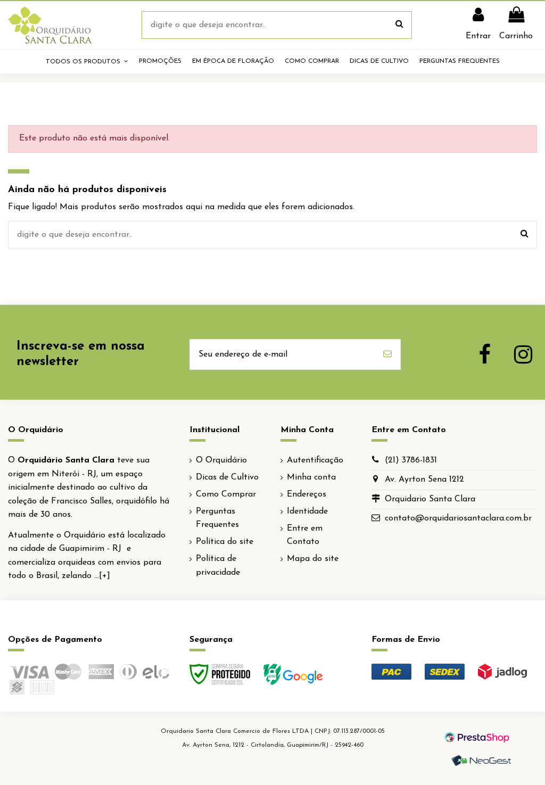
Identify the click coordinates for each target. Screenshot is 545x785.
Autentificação (315, 460)
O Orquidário (221, 460)
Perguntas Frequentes (217, 518)
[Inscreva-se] (387, 354)
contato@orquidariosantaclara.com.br (458, 518)
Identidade (307, 511)
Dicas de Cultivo (227, 477)
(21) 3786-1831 (411, 460)
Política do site (224, 542)
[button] (87, 61)
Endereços (306, 494)
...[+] (102, 576)
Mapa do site (312, 559)
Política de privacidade (218, 566)
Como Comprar (226, 494)
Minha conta (311, 477)
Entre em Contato (305, 535)
